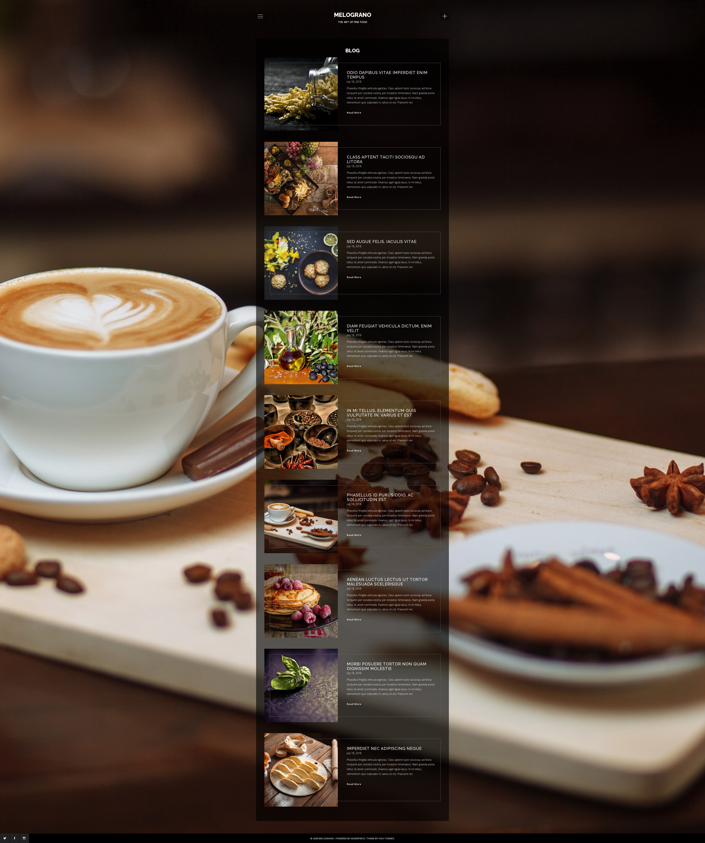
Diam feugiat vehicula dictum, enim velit (389, 328)
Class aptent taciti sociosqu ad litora (386, 159)
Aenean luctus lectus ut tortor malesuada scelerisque (387, 581)
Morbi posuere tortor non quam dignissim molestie (386, 666)
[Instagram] (24, 838)
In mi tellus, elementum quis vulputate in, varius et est (381, 412)
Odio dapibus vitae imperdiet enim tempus (387, 74)
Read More (354, 112)
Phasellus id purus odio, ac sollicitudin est (380, 497)
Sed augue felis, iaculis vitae (382, 241)
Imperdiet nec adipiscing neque (384, 748)
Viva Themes (386, 838)
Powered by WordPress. (351, 838)
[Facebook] (14, 838)
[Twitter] (5, 838)
